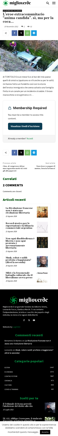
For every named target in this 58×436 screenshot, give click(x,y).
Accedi (30, 138)
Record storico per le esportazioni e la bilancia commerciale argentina (20, 225)
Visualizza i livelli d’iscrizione (25, 126)
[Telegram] (34, 33)
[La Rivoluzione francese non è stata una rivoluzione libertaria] (42, 212)
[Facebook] (14, 33)
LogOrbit (16, 327)
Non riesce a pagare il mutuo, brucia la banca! (45, 167)
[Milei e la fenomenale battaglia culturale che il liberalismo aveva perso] (42, 276)
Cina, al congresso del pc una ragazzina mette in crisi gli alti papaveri (15, 168)
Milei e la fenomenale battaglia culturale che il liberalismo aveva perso (19, 275)
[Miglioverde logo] (29, 300)
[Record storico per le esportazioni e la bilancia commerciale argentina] (42, 227)
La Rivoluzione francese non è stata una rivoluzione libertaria (19, 210)
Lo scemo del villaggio (12, 11)
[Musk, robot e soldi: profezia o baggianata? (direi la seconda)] (42, 261)
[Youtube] (34, 320)
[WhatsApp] (27, 33)
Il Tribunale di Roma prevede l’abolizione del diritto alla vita (18, 405)
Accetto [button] (45, 432)
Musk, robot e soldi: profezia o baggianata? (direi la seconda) (18, 260)
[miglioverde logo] (17, 3)
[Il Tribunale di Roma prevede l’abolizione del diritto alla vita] (50, 407)
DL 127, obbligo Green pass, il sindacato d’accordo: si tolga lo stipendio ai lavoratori (22, 421)
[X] (21, 33)
